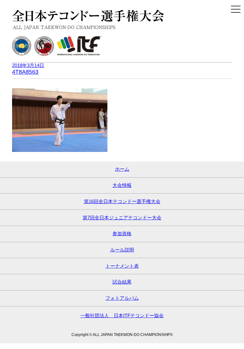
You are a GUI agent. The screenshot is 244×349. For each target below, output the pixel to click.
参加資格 (122, 233)
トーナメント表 (122, 266)
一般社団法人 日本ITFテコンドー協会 (122, 315)
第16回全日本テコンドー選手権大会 (122, 201)
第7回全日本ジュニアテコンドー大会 (122, 217)
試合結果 (122, 281)
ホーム (122, 169)
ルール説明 (122, 249)
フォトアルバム (122, 298)
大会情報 (122, 185)
